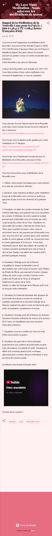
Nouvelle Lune (33, 421)
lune (21, 421)
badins (33, 531)
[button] (48, 23)
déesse (12, 421)
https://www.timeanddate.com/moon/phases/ (23, 133)
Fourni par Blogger (27, 525)
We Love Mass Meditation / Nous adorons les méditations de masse (26, 9)
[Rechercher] (48, 5)
